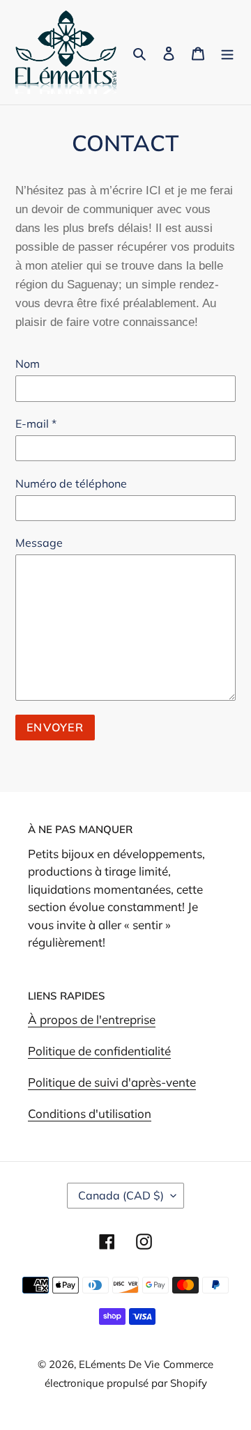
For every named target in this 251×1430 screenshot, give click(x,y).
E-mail (35, 423)
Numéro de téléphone (71, 483)
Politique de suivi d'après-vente (112, 1082)
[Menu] (227, 52)
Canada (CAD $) (121, 1195)
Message (39, 543)
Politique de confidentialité (99, 1050)
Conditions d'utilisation (89, 1113)
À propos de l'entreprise (91, 1019)
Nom (27, 364)
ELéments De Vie (119, 1364)
